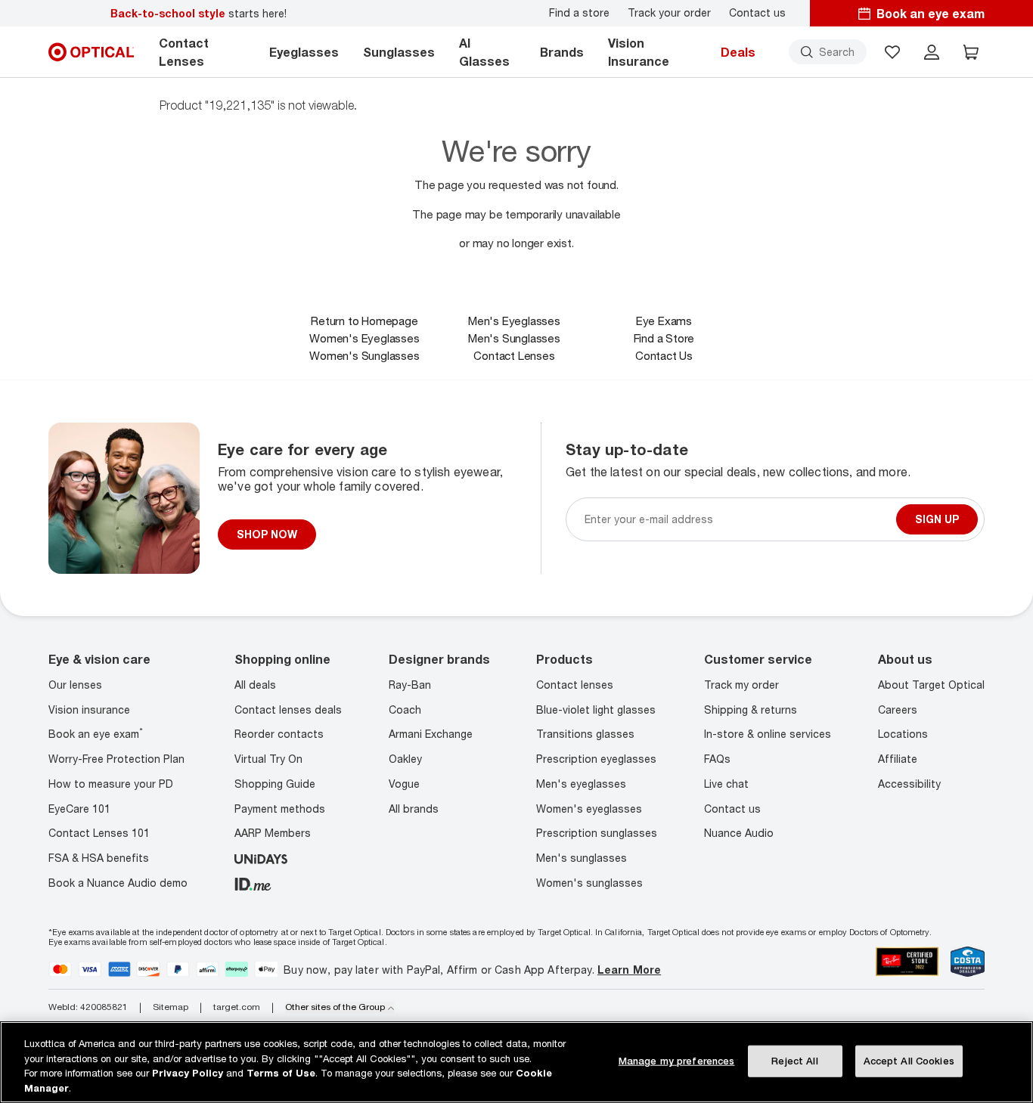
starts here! (198, 13)
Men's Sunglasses (514, 338)
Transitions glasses (585, 733)
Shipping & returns (750, 709)
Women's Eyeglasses (364, 338)
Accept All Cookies (909, 1061)
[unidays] (260, 857)
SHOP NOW (267, 534)
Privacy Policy (187, 1073)
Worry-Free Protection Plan (116, 758)
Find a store (579, 13)
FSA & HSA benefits (98, 857)
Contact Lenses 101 (99, 832)
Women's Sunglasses (364, 355)
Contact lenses (574, 684)
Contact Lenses (513, 355)
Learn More (629, 969)
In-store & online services (767, 733)
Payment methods (279, 808)
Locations (903, 733)
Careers (897, 709)
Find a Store (664, 338)
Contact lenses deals (288, 709)
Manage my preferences (677, 1061)
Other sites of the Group (335, 1007)
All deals (255, 684)
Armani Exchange (431, 733)
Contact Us (664, 355)
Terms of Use (281, 1073)
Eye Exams (664, 320)
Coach (405, 709)
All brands (414, 808)
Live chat (726, 783)
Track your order (669, 13)
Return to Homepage (364, 320)
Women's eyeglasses (589, 808)
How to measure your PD (110, 783)
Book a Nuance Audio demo (118, 882)
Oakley (405, 758)
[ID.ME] (252, 882)
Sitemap (170, 1007)
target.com (236, 1007)
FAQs (717, 758)
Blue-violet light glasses (596, 709)
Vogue (404, 783)
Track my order (741, 684)
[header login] (931, 52)
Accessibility (909, 783)
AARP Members (272, 832)
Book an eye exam (95, 733)
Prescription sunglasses (596, 832)
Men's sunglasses (581, 857)
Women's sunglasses (589, 882)
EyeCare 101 (79, 808)
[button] (892, 52)
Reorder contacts (279, 733)
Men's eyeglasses (581, 783)
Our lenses (75, 684)
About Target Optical (931, 684)
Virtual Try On (268, 758)
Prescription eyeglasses (596, 758)
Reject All (794, 1061)
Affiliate (897, 758)
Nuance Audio (739, 832)
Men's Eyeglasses (514, 320)
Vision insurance (89, 709)
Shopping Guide (274, 783)
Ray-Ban (410, 684)
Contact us (757, 13)
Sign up (937, 519)
